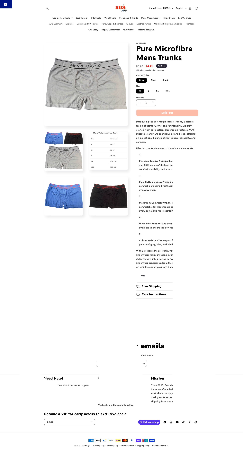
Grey (141, 80)
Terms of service (127, 446)
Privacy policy (112, 446)
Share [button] (142, 276)
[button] (47, 8)
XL (157, 91)
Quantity (140, 97)
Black (165, 80)
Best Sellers (103, 385)
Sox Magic (86, 446)
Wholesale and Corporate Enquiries (115, 405)
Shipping (140, 70)
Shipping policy (143, 446)
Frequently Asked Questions (112, 390)
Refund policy (98, 446)
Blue (153, 80)
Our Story (102, 395)
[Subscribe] (143, 363)
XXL (169, 91)
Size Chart (103, 400)
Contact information (160, 446)
